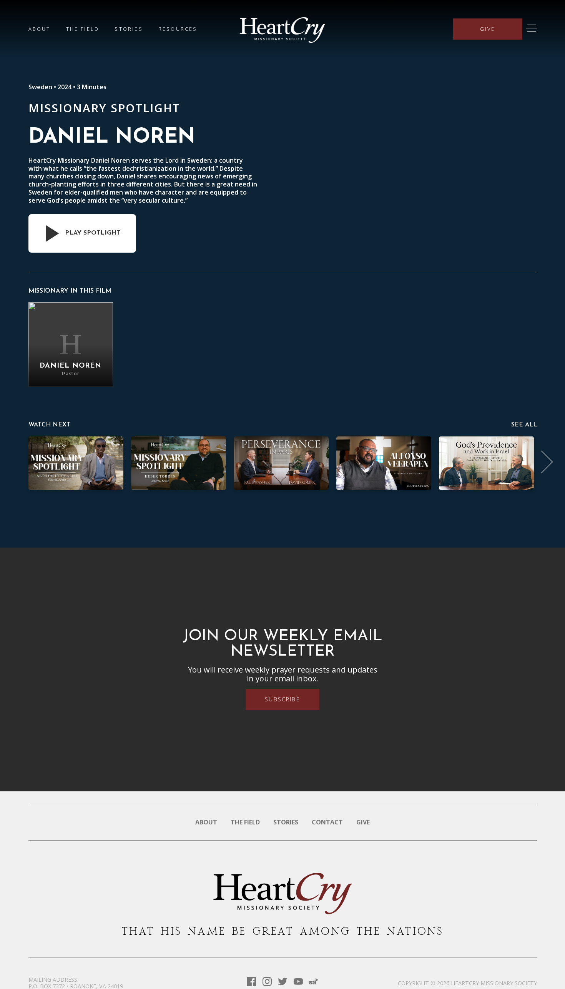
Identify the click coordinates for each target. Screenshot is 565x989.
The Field (83, 28)
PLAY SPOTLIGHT (93, 233)
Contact (327, 822)
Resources (178, 28)
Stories (129, 28)
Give (487, 28)
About (39, 28)
